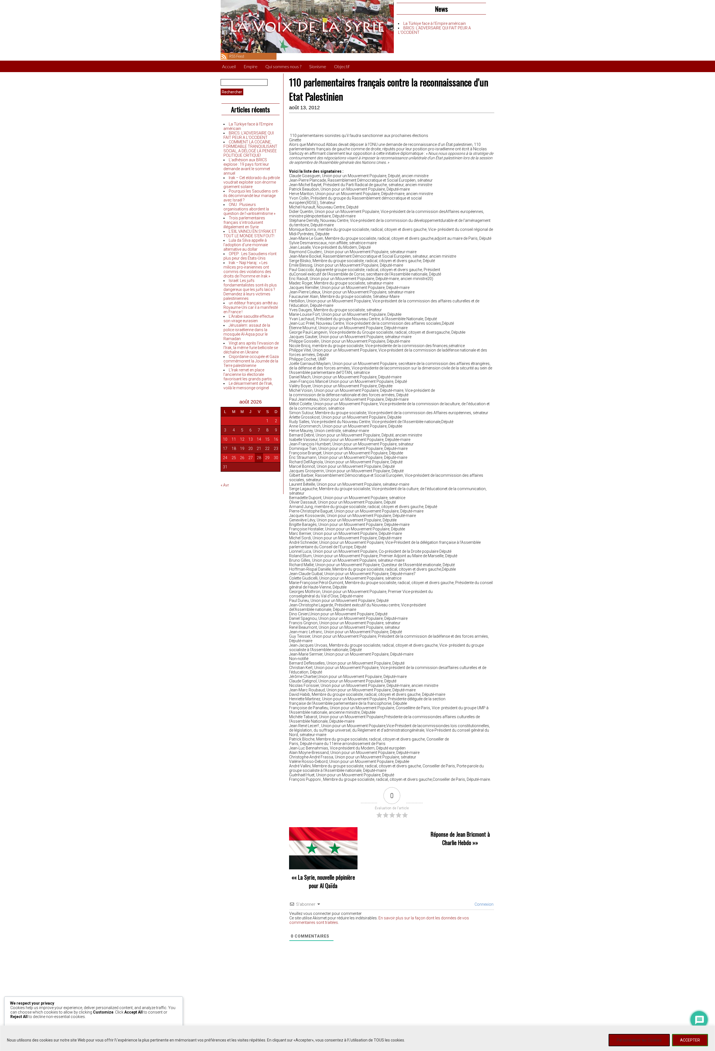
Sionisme (317, 66)
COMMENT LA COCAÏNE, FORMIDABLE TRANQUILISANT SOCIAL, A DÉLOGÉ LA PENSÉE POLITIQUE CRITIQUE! (250, 149)
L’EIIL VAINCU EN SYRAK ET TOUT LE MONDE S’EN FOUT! (250, 233)
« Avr (225, 485)
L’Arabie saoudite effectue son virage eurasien (248, 318)
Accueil (229, 66)
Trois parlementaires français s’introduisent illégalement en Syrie (244, 222)
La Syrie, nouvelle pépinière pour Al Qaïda (326, 881)
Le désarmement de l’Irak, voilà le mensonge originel (248, 385)
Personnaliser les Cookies (639, 1040)
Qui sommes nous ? (283, 66)
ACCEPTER (690, 1040)
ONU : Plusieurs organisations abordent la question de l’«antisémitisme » (249, 209)
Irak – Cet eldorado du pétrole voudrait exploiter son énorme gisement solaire (251, 182)
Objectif (342, 66)
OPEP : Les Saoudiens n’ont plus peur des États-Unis (250, 256)
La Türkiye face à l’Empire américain (434, 23)
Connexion (484, 904)
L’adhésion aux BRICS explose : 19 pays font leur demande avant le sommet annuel (246, 166)
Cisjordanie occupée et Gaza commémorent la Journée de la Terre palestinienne (251, 361)
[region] (357, 1038)
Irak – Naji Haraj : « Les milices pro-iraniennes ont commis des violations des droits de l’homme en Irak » (247, 269)
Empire (251, 66)
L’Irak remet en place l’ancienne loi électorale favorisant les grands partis (247, 374)
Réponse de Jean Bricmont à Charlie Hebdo (460, 838)
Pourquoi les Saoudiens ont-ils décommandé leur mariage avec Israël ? (251, 195)
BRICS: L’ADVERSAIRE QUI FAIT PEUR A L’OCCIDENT (248, 135)
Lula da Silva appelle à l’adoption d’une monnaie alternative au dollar (245, 245)
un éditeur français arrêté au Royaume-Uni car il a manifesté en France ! (250, 307)
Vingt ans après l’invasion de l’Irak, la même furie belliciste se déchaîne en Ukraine (251, 347)
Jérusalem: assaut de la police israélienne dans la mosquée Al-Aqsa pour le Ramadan (246, 332)
